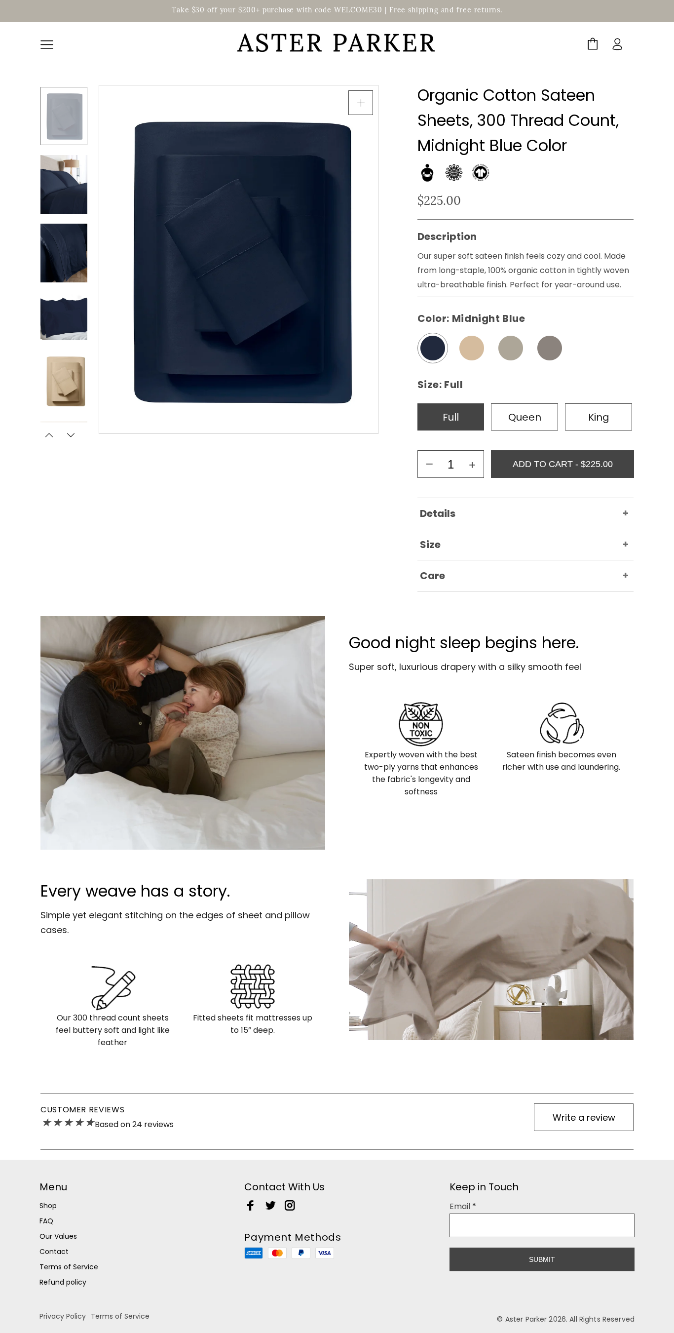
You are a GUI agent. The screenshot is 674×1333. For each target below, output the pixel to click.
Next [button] (70, 435)
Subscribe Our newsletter (510, 1231)
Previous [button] (49, 435)
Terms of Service (68, 1267)
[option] (63, 116)
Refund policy (62, 1282)
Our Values (58, 1236)
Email (462, 1206)
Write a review (584, 1117)
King (598, 417)
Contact (54, 1251)
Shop (48, 1206)
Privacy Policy (62, 1316)
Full (451, 417)
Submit (542, 1259)
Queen (524, 417)
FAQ (46, 1221)
